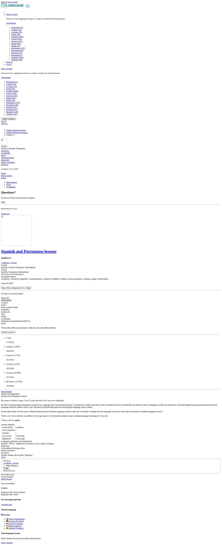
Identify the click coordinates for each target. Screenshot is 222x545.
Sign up (9, 62)
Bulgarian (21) (17, 27)
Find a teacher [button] (12, 14)
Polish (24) (15, 46)
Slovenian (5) (16, 55)
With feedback (12, 466)
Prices (3, 178)
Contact (4, 488)
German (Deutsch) (16, 521)
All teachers (11, 23)
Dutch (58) (15, 34)
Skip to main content (9, 2)
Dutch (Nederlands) (17, 519)
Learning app (6, 504)
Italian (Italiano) (15, 526)
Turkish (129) (16, 60)
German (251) (17, 41)
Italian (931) (16, 44)
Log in (9, 64)
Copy (28, 288)
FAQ (3, 202)
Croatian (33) (16, 32)
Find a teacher (6, 543)
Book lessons (6, 176)
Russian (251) (17, 53)
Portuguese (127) (18, 48)
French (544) (16, 39)
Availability (11, 187)
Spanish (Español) (16, 528)
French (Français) (16, 524)
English (6, 515)
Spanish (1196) (17, 57)
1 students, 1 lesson (9, 263)
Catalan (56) (16, 30)
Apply (6, 468)
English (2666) (17, 37)
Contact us (5, 214)
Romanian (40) (17, 51)
